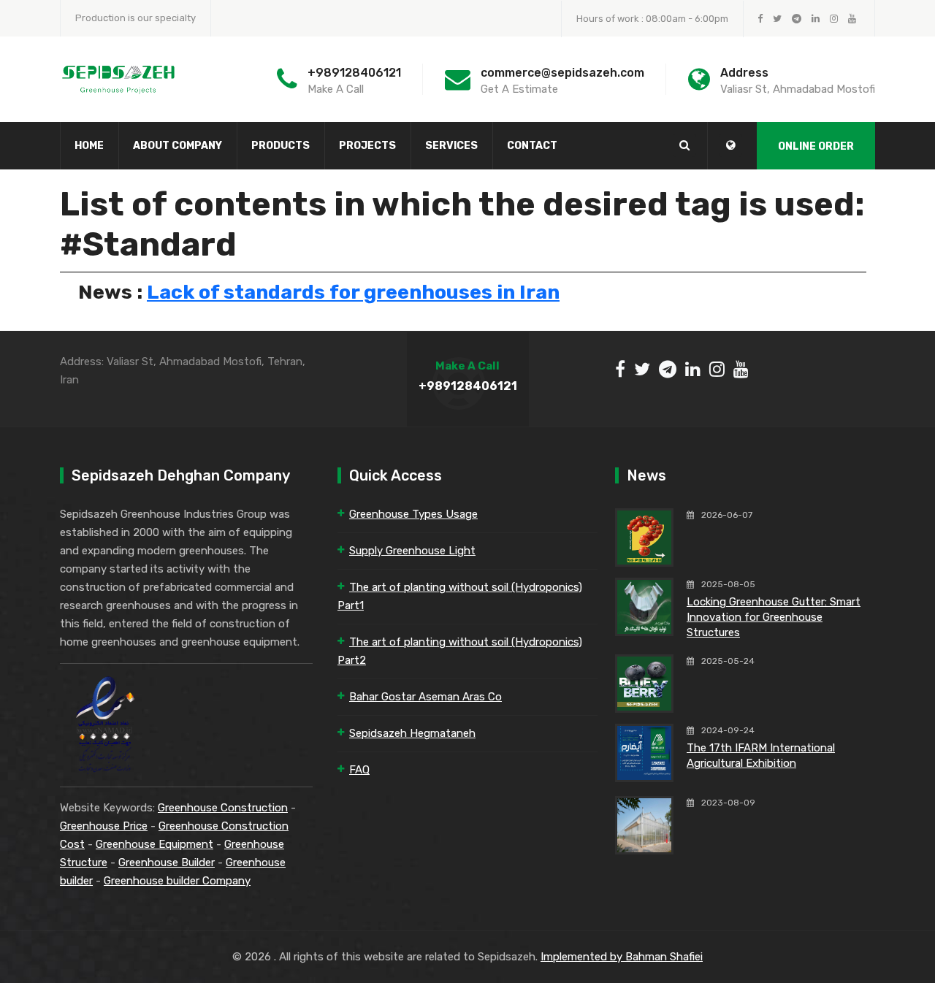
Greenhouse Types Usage (413, 514)
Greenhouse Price (104, 826)
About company (177, 145)
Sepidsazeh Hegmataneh (412, 733)
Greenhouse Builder (166, 862)
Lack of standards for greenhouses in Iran (353, 292)
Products (280, 145)
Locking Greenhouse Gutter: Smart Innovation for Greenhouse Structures (773, 617)
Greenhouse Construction (223, 807)
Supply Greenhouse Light (412, 550)
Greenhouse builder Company (177, 880)
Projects (367, 145)
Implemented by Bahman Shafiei (622, 956)
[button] (730, 145)
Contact (532, 145)
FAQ (359, 769)
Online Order (816, 146)
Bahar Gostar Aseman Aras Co (425, 696)
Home (89, 145)
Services (451, 145)
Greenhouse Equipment (154, 844)
